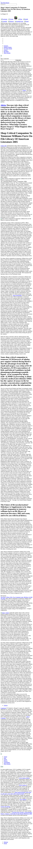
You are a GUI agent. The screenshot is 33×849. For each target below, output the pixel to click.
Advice (6, 50)
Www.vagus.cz (23, 785)
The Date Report (5, 2)
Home (5, 843)
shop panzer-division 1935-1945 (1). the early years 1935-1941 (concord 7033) (16, 793)
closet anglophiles (17, 295)
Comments (3, 708)
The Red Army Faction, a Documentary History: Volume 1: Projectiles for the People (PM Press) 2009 (16, 813)
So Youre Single (8, 48)
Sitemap (6, 842)
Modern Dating (8, 47)
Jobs (5, 758)
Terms (5, 759)
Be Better (6, 51)
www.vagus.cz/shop (24, 778)
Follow (24, 90)
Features (6, 45)
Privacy (6, 761)
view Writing (23, 799)
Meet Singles (7, 53)
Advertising (7, 762)
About (5, 756)
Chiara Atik (3, 145)
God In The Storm (5, 806)
